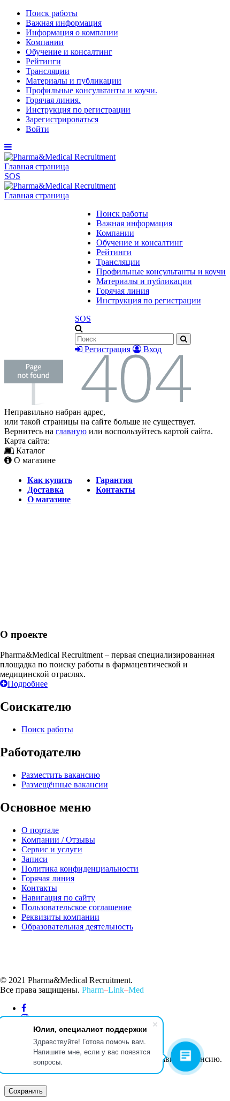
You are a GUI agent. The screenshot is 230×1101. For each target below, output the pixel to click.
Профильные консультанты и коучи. (91, 90)
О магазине (49, 499)
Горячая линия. (53, 100)
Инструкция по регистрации (78, 109)
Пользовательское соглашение (76, 907)
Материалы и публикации (73, 80)
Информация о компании (72, 32)
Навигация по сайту (58, 897)
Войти (37, 128)
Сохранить (26, 1091)
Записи (34, 859)
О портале (40, 830)
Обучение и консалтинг (69, 51)
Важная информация (64, 22)
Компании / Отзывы (58, 839)
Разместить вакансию (60, 774)
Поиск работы (52, 13)
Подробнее (27, 683)
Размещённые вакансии (64, 784)
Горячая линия (122, 290)
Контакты (115, 489)
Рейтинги (43, 61)
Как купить (49, 480)
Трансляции (48, 71)
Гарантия (114, 480)
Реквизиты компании (60, 916)
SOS (12, 176)
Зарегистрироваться (62, 119)
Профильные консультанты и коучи (161, 271)
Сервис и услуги (51, 849)
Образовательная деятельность (77, 926)
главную (71, 431)
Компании (45, 42)
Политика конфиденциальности (80, 868)
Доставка (45, 489)
